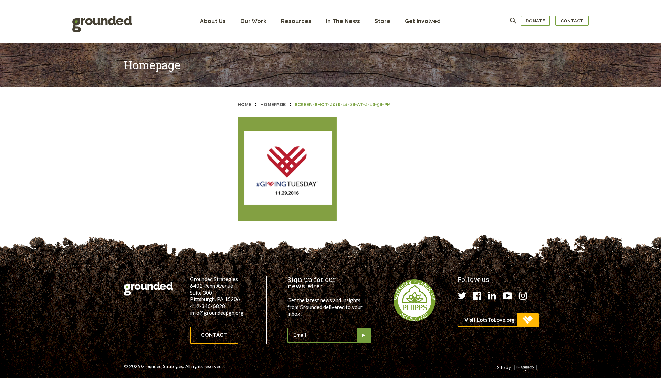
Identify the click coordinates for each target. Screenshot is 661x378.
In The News (343, 21)
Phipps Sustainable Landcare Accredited (415, 300)
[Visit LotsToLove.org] (498, 320)
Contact (572, 20)
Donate (535, 20)
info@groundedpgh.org (217, 312)
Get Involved (423, 21)
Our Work (253, 21)
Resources (296, 21)
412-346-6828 (207, 306)
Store (382, 21)
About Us (213, 21)
